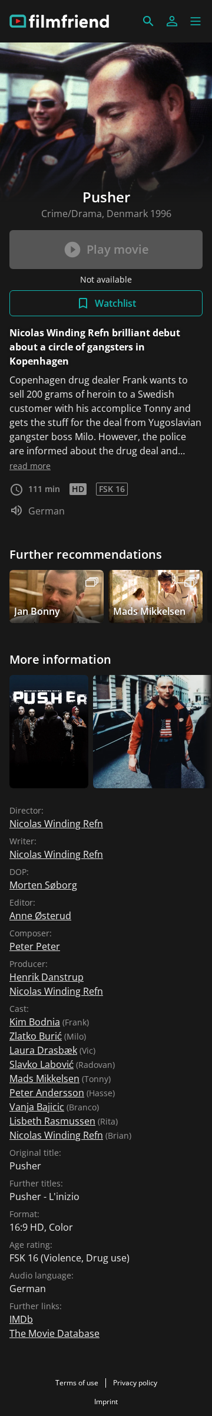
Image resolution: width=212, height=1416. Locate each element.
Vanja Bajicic (36, 1106)
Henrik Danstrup (46, 977)
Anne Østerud (40, 915)
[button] (195, 21)
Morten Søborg (43, 885)
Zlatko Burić (35, 1036)
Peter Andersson (46, 1092)
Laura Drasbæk (43, 1050)
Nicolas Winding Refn (56, 823)
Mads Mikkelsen (44, 1078)
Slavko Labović (41, 1064)
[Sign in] (172, 21)
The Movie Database (54, 1333)
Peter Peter (34, 946)
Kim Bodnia (34, 1021)
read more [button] (30, 465)
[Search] (148, 21)
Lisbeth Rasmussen (52, 1121)
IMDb (21, 1319)
